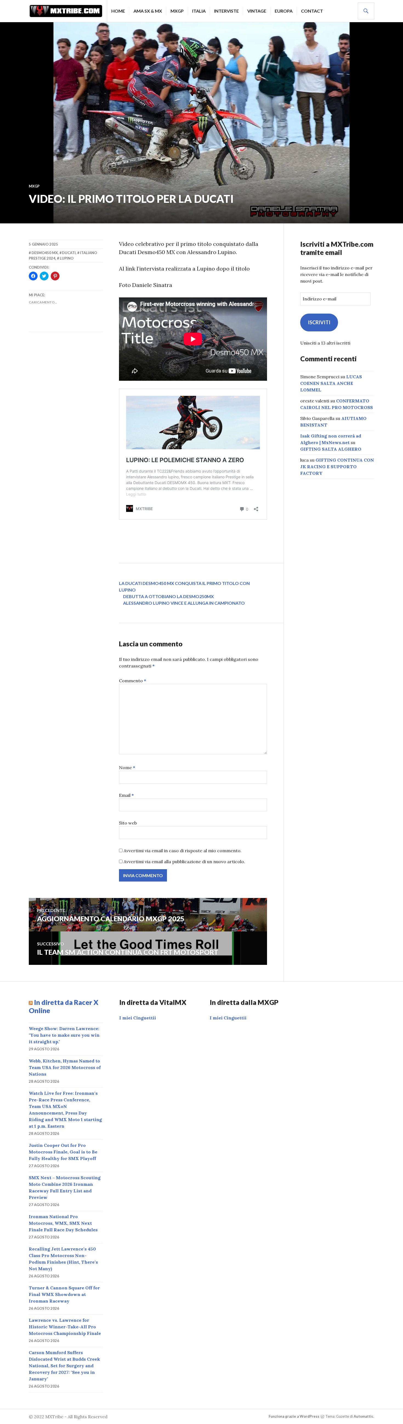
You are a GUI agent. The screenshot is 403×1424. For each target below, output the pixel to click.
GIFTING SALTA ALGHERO (330, 449)
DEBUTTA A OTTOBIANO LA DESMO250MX (168, 596)
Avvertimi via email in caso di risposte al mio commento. (183, 850)
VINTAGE (256, 10)
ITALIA (199, 10)
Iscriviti (319, 322)
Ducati (69, 253)
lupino (66, 258)
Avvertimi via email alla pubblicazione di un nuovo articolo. (184, 861)
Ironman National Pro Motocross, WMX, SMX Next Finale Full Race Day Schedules (63, 1223)
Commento (132, 680)
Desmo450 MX (45, 253)
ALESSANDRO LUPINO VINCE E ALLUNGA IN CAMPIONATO (184, 603)
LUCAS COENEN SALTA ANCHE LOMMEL (331, 383)
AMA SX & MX (148, 10)
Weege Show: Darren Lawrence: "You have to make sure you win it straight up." (64, 1035)
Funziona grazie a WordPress (294, 1416)
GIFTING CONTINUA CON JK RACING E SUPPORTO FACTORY (337, 466)
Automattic (363, 1416)
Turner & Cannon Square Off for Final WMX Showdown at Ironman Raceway (64, 1294)
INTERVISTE (226, 10)
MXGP (177, 10)
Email (126, 795)
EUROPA (284, 10)
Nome (127, 767)
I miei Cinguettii (137, 1018)
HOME (118, 10)
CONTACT (312, 10)
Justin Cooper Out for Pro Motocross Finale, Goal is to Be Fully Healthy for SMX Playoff (63, 1151)
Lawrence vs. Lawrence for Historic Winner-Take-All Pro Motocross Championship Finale (65, 1326)
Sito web (128, 823)
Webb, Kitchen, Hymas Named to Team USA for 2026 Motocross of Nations (65, 1067)
